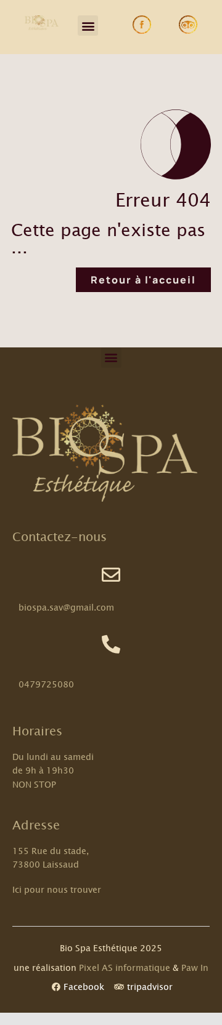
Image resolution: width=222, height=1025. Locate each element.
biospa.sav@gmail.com (66, 607)
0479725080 (46, 684)
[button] (88, 25)
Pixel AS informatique (124, 967)
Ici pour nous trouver (56, 889)
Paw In (194, 967)
